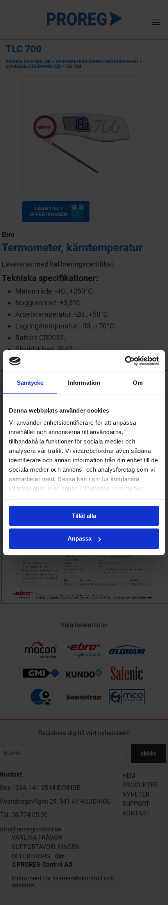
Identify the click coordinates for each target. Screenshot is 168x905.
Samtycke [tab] (30, 382)
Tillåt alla (84, 515)
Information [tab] (84, 382)
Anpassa (79, 538)
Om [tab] (138, 382)
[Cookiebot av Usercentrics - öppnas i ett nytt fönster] (125, 361)
